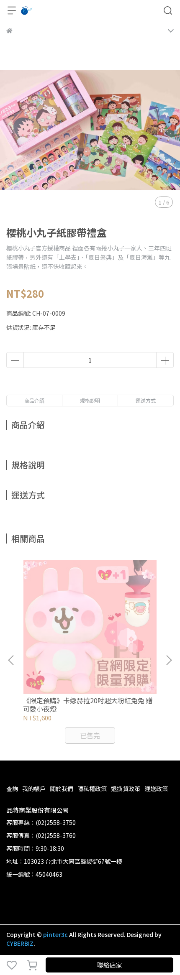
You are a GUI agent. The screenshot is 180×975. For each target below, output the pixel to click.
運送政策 (156, 788)
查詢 (12, 788)
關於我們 (61, 788)
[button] (169, 660)
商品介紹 (34, 400)
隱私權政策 (92, 788)
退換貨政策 (125, 788)
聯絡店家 (109, 964)
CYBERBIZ (19, 943)
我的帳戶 (34, 788)
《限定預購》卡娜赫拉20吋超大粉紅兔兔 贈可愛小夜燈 (88, 704)
